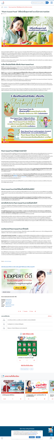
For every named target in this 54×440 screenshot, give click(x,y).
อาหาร (31, 369)
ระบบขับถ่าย (23, 176)
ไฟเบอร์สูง (15, 176)
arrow (44, 3)
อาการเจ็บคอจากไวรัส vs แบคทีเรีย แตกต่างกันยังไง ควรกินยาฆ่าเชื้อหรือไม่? (22, 320)
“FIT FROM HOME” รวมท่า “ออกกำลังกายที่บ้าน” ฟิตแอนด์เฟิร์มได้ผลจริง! (36, 395)
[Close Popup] (40, 431)
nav (51, 3)
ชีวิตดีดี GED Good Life (2, 2)
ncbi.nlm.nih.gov (7, 261)
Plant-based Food (24, 369)
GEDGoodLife (8, 299)
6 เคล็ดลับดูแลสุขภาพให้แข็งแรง (8, 395)
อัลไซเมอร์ (15, 175)
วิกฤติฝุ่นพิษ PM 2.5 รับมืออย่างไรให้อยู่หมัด (15, 324)
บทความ (5, 7)
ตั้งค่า (36, 434)
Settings (31, 437)
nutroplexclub (9, 300)
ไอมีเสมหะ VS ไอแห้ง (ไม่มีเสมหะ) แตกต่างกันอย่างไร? (17, 328)
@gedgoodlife (8, 303)
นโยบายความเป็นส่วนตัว (32, 433)
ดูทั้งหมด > (50, 316)
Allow (38, 437)
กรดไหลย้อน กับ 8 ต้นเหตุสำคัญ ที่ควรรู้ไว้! (26, 357)
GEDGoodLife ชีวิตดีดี (10, 305)
